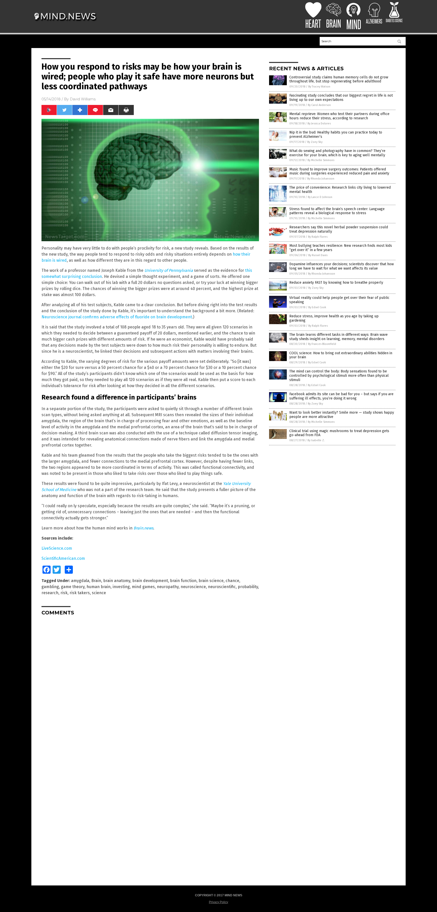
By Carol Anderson (319, 105)
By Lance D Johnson (320, 197)
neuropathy (168, 586)
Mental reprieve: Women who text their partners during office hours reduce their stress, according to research (339, 116)
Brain (96, 580)
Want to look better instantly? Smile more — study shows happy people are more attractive (341, 414)
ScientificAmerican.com (63, 558)
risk (64, 592)
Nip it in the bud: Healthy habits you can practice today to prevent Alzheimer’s (335, 134)
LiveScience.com (56, 548)
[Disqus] (150, 682)
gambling (50, 586)
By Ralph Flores (317, 236)
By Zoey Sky (314, 142)
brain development (150, 580)
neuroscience (193, 586)
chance (232, 580)
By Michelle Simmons (321, 160)
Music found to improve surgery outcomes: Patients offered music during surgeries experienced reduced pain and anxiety (339, 171)
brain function (183, 580)
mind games (143, 586)
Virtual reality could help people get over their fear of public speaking (339, 300)
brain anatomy (116, 580)
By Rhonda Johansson (320, 178)
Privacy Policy (218, 902)
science (99, 592)
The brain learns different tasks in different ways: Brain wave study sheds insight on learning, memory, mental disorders (338, 336)
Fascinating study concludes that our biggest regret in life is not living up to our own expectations (341, 97)
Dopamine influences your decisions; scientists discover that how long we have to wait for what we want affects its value (341, 266)
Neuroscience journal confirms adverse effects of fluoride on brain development (116, 317)
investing (121, 586)
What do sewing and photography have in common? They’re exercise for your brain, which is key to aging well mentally (337, 153)
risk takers (80, 592)
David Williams (83, 99)
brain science (211, 580)
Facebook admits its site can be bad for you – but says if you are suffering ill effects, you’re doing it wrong (341, 396)
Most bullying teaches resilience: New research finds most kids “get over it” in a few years (340, 247)
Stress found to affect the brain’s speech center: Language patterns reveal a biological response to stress (337, 211)
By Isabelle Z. (316, 440)
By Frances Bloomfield (322, 344)
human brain (98, 586)
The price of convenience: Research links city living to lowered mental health (340, 189)
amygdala (80, 580)
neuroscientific (222, 586)
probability (248, 586)
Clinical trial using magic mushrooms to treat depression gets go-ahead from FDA (339, 433)
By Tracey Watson (319, 86)
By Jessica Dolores (319, 123)
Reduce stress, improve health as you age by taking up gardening (334, 318)
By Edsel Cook (317, 307)
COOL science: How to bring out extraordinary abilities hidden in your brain (340, 355)
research (49, 592)
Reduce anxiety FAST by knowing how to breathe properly (336, 282)
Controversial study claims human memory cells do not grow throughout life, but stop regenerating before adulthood (338, 79)
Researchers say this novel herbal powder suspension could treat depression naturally (338, 229)
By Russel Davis (317, 255)
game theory (72, 586)
